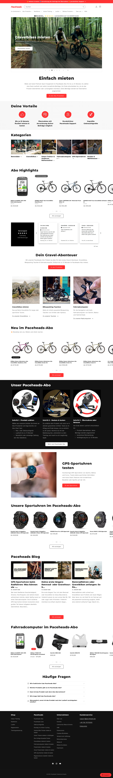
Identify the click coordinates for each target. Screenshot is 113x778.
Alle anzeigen (56, 216)
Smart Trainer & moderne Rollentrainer (48, 158)
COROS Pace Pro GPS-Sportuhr (59, 531)
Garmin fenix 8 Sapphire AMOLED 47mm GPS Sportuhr (39, 532)
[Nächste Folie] (63, 70)
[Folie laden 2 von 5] (52, 70)
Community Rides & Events (64, 724)
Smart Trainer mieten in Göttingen (44, 735)
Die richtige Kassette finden (42, 738)
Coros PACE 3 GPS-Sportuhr (98, 531)
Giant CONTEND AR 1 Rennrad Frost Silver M (70, 201)
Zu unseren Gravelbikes (20, 316)
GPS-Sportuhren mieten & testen (43, 753)
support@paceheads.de (88, 719)
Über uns (59, 718)
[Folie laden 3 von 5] (54, 70)
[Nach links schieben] (53, 211)
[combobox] (54, 7)
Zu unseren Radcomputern (82, 318)
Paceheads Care (39, 721)
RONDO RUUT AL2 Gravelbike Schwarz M (95, 201)
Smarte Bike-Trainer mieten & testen (42, 731)
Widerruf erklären (62, 745)
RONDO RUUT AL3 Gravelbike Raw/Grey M (44, 201)
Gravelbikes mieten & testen (42, 741)
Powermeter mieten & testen (42, 747)
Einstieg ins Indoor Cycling (41, 727)
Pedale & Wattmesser (92, 157)
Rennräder (15, 157)
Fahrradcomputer (64, 157)
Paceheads (53, 774)
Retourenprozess (62, 739)
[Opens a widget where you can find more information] (105, 775)
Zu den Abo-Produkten (56, 96)
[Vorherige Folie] (45, 70)
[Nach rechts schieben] (60, 211)
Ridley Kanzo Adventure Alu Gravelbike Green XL (68, 362)
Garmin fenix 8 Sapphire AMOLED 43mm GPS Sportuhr (79, 532)
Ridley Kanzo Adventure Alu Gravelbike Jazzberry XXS (19, 362)
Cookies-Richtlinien (62, 733)
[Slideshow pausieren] (67, 70)
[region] (68, 233)
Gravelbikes (31, 157)
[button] (27, 11)
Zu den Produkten (56, 267)
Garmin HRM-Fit (75, 653)
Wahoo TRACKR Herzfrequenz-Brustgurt (99, 653)
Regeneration (15, 727)
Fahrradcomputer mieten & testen (44, 744)
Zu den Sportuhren (71, 485)
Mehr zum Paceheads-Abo (56, 444)
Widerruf (59, 742)
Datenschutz (60, 730)
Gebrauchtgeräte (39, 724)
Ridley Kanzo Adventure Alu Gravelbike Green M (92, 362)
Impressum (60, 748)
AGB (58, 727)
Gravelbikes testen (24, 48)
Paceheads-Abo (38, 718)
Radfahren (14, 721)
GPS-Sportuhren (79, 157)
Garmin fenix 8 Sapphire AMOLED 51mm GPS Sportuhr (20, 532)
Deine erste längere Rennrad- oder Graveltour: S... (56, 584)
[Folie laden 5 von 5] (59, 70)
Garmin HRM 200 (55, 653)
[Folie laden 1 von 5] (49, 70)
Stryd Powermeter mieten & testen (44, 750)
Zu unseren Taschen (49, 316)
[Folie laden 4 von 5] (57, 70)
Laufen (13, 724)
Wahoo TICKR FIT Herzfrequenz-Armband (37, 653)
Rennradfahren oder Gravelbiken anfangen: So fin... (86, 584)
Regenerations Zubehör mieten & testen (43, 757)
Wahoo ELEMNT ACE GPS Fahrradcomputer (18, 201)
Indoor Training (15, 718)
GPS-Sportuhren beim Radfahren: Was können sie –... (24, 584)
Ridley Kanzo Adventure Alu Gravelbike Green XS (43, 362)
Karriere (59, 721)
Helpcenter (83, 726)
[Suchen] (83, 7)
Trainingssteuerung (16, 730)
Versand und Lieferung (63, 736)
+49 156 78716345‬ (86, 722)
